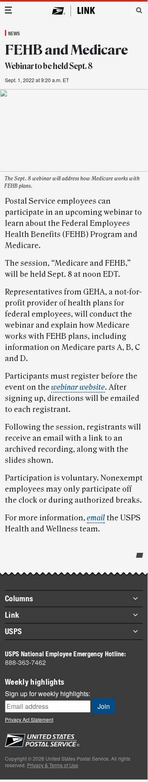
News (14, 33)
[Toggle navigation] (8, 10)
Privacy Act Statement (29, 719)
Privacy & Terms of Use (52, 764)
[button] (136, 10)
